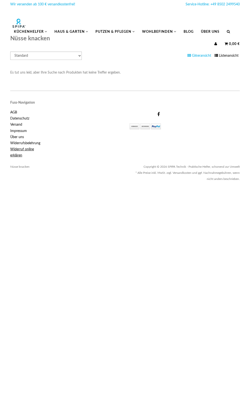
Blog (189, 31)
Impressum (18, 131)
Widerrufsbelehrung (25, 143)
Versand (16, 124)
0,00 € (234, 44)
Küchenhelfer (29, 31)
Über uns (210, 31)
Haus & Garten (70, 31)
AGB (13, 112)
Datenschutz (19, 118)
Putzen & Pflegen (113, 31)
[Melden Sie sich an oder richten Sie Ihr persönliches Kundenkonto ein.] (216, 44)
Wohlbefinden (158, 31)
